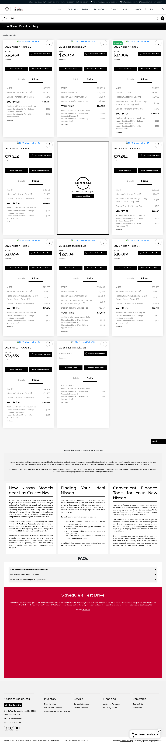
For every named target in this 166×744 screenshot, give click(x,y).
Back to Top (158, 441)
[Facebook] (6, 728)
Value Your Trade (16, 69)
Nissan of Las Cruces (11, 740)
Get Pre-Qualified (83, 196)
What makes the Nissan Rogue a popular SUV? (28, 579)
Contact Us (14, 705)
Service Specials (81, 707)
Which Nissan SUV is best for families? (24, 574)
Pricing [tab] (35, 79)
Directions (137, 707)
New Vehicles (50, 704)
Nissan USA (76, 740)
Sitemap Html (55, 740)
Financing (109, 699)
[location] (91, 2)
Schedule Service (81, 704)
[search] (163, 9)
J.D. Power (86, 610)
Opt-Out (84, 740)
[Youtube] (17, 728)
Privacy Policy (25, 740)
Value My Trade (110, 707)
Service (78, 699)
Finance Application (131, 519)
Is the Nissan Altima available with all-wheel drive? (29, 569)
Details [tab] (21, 79)
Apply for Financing (111, 704)
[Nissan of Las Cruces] (15, 8)
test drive (132, 605)
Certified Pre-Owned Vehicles (57, 711)
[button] (49, 43)
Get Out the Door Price (42, 54)
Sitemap (46, 740)
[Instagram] (11, 728)
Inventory (50, 699)
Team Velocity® (127, 741)
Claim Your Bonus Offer (40, 69)
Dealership (139, 699)
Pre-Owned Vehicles (53, 707)
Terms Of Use (37, 740)
